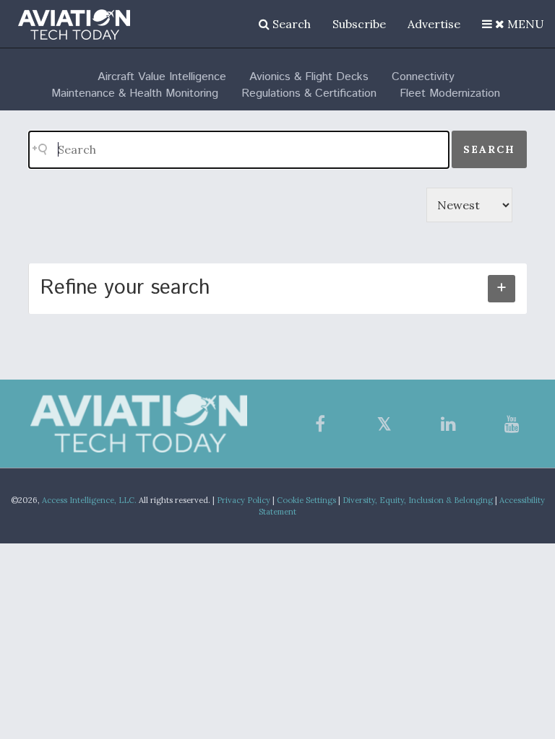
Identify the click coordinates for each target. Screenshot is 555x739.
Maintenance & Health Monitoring (134, 93)
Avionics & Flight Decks (309, 77)
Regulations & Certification (309, 93)
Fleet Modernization (450, 93)
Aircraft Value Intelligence (162, 77)
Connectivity (423, 77)
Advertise (434, 24)
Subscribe (359, 24)
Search (290, 24)
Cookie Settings (306, 500)
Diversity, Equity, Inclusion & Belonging (418, 500)
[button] (513, 24)
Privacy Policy (243, 500)
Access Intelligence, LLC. (89, 500)
